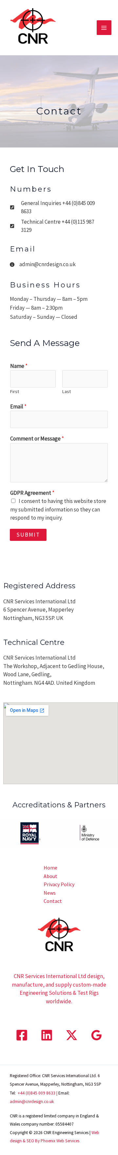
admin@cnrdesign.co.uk (32, 1101)
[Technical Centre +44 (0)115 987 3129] (56, 226)
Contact (53, 901)
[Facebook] (22, 1035)
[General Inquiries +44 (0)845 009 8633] (56, 207)
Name (19, 366)
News (50, 892)
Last (66, 391)
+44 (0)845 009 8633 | (38, 1093)
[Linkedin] (47, 1035)
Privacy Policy (59, 884)
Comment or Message (37, 438)
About (50, 876)
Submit (28, 534)
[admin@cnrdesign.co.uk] (43, 264)
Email (18, 406)
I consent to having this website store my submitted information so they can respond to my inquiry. (58, 509)
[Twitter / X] (72, 1035)
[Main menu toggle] (104, 27)
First (14, 391)
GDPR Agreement (32, 492)
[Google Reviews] (97, 1035)
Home (50, 867)
